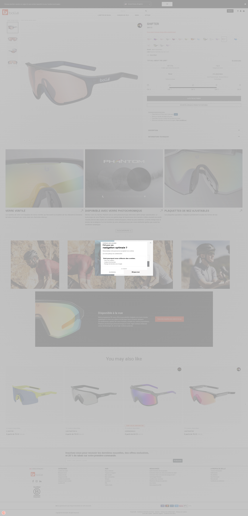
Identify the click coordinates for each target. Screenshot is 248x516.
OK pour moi (136, 272)
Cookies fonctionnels (110, 262)
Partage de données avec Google (113, 264)
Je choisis (112, 272)
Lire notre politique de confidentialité (112, 253)
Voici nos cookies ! (109, 260)
